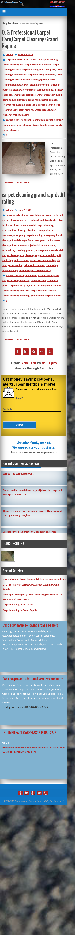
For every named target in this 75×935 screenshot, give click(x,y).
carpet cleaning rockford (15, 290)
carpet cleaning (49, 59)
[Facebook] (18, 352)
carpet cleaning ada (12, 64)
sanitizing (7, 260)
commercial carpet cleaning (38, 89)
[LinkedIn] (26, 352)
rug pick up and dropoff (48, 255)
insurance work (20, 245)
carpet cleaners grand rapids (21, 275)
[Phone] (50, 352)
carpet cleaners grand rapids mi (23, 59)
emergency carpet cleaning (27, 94)
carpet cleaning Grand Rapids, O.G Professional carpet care (34, 578)
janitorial (35, 245)
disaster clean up (36, 230)
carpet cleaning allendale (38, 64)
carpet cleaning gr (18, 285)
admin (9, 54)
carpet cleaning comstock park (38, 69)
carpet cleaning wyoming (35, 84)
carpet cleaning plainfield (41, 74)
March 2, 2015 (25, 54)
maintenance (48, 245)
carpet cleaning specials (43, 290)
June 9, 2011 (24, 210)
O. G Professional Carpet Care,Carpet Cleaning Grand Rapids (30, 39)
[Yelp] (34, 352)
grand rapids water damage (42, 99)
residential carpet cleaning (40, 104)
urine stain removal (23, 109)
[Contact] (42, 352)
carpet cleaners (14, 119)
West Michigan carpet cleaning (35, 270)
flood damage (19, 99)
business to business (17, 215)
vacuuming (52, 265)
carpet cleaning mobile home (45, 285)
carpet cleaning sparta (35, 79)
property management (38, 250)
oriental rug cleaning (13, 104)
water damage (42, 109)
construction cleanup (13, 230)
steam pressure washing (43, 260)
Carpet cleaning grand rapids (18, 604)
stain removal (21, 260)
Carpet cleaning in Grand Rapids (20, 610)
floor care (33, 240)
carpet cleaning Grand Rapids (31, 124)
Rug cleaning (27, 255)
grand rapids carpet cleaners (46, 295)
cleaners (17, 89)
